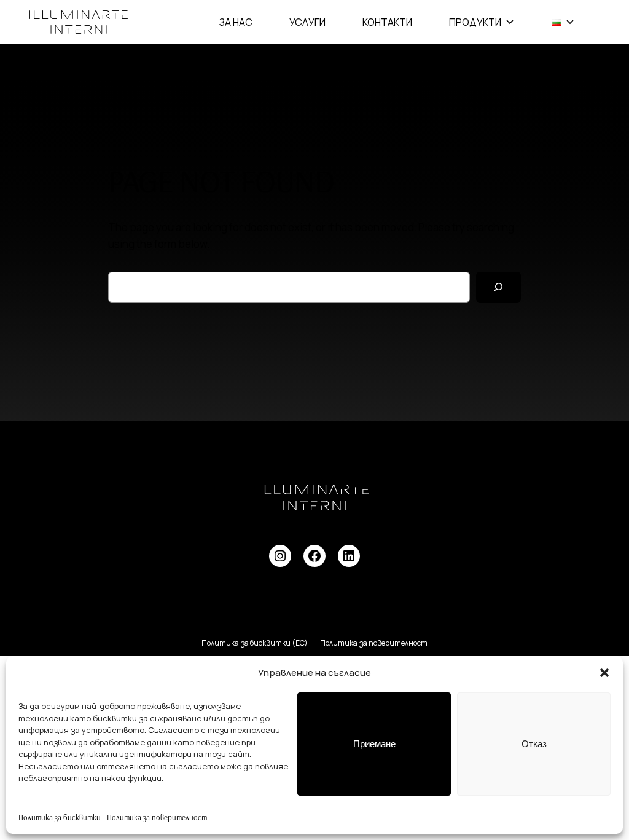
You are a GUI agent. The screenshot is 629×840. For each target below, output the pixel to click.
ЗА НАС (235, 22)
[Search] (498, 287)
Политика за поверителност (157, 817)
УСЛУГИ (307, 22)
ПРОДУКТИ (475, 22)
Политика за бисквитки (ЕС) (254, 643)
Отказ (534, 744)
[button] (604, 673)
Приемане (374, 744)
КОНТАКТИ (387, 22)
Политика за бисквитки (59, 817)
